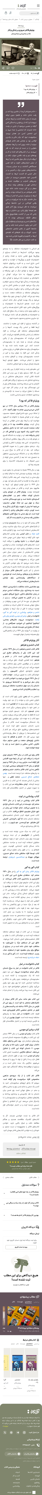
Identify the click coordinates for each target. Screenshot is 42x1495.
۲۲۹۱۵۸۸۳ (26, 1445)
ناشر (17, 1344)
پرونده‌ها (21, 26)
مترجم (13, 1344)
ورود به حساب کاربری (21, 1247)
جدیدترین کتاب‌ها (34, 1472)
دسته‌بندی (29, 1344)
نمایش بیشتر (21, 1153)
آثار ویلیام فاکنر (30, 93)
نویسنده (22, 1344)
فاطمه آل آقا (34, 73)
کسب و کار (16, 1476)
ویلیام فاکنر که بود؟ (29, 89)
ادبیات (17, 1472)
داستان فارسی (35, 1479)
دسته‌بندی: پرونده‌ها (13, 1148)
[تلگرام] (18, 1432)
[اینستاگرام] (24, 1432)
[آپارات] (11, 1432)
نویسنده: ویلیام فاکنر (28, 1148)
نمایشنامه (16, 1482)
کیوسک (37, 1476)
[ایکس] (5, 1432)
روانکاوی (37, 1482)
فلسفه (18, 1479)
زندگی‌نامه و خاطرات (33, 1486)
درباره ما (5, 1426)
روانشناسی (16, 1486)
